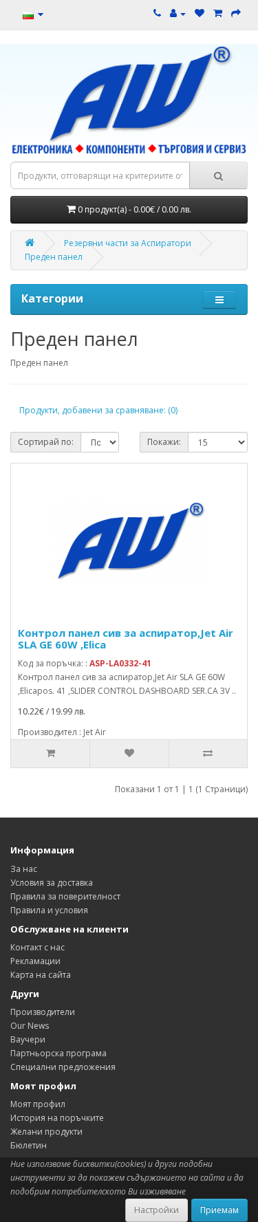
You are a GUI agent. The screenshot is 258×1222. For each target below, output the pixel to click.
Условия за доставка (51, 882)
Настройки (156, 1210)
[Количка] (217, 13)
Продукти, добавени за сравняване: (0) (98, 410)
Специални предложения (63, 1067)
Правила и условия (49, 910)
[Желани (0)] (199, 13)
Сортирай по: (46, 442)
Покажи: (164, 442)
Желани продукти (46, 1131)
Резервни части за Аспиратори (127, 243)
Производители (42, 1012)
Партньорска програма (58, 1053)
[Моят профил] (178, 13)
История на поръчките (57, 1118)
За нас (23, 869)
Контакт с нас (37, 947)
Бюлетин (28, 1145)
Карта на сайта (40, 975)
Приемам (219, 1210)
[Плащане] (236, 13)
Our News (29, 1026)
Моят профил (37, 1104)
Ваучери (27, 1039)
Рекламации (35, 961)
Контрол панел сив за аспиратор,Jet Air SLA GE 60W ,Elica (125, 638)
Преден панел (54, 257)
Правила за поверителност (65, 896)
